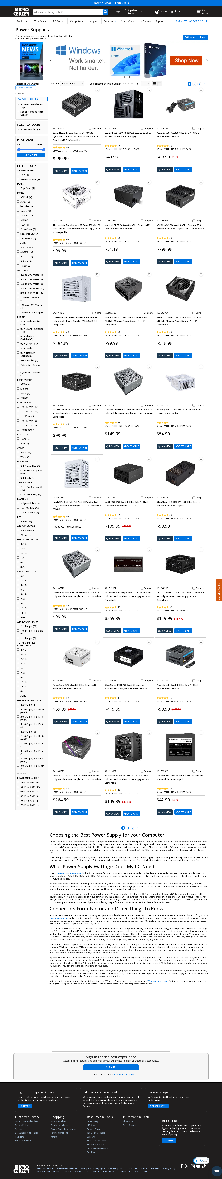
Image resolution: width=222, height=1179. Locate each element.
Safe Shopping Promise (26, 1132)
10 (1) (23, 682)
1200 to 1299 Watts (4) (31, 306)
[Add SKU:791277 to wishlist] (201, 367)
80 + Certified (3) (29, 343)
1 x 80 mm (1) (27, 430)
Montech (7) (27, 215)
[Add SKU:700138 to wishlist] (149, 642)
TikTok (203, 1166)
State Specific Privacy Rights (93, 1168)
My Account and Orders (26, 1121)
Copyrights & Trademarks (102, 1171)
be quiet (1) (26, 206)
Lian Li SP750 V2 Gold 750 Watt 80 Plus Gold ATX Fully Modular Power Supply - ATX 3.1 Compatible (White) (77, 505)
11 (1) (23, 612)
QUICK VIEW (60, 170)
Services (108, 21)
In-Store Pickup (58, 1121)
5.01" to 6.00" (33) (30, 787)
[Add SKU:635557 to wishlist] (201, 459)
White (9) (25, 457)
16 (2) (23, 608)
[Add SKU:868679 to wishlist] (97, 732)
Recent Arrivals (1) (30, 179)
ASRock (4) (26, 197)
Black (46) (25, 452)
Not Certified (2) (29, 360)
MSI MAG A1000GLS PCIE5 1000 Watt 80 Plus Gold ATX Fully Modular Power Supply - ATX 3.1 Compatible (180, 596)
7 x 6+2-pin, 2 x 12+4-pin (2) (32, 760)
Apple (93, 21)
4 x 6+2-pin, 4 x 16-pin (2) (32, 752)
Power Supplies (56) (30, 129)
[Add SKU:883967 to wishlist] (201, 274)
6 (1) (22, 562)
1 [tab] (124, 77)
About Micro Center (45, 1168)
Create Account (124, 1074)
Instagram (192, 1166)
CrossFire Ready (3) (30, 494)
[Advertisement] (81, 1012)
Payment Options (59, 1132)
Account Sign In (123, 1171)
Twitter (187, 1166)
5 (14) (23, 594)
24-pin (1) (25, 535)
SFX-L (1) (25, 393)
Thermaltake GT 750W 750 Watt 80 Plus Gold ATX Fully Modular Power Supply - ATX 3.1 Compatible (126, 321)
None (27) (25, 438)
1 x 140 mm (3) (28, 420)
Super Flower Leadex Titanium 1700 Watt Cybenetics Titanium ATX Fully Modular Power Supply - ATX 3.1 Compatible (75, 136)
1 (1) (22, 557)
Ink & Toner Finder (96, 1132)
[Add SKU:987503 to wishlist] (149, 367)
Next (207, 60)
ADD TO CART (79, 170)
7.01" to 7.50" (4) (29, 800)
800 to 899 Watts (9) (31, 293)
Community (92, 1121)
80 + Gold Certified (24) (30, 323)
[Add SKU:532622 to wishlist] (201, 732)
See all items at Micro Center (32, 113)
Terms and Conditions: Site (48, 1171)
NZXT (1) (25, 224)
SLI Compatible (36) (30, 466)
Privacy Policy (169, 1168)
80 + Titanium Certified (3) (27, 354)
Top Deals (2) (27, 188)
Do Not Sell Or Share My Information (144, 1168)
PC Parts (58, 21)
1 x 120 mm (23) (29, 407)
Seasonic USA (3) (29, 233)
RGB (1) (24, 443)
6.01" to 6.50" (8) (29, 791)
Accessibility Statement (67, 1168)
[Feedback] (219, 589)
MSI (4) (24, 220)
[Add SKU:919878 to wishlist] (97, 274)
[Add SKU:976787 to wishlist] (97, 90)
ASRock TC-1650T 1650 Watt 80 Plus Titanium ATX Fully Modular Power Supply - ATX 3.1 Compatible (179, 321)
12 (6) (23, 580)
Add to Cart (79, 538)
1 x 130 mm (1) (28, 425)
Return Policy (21, 1125)
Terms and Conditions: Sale (76, 1171)
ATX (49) (25, 384)
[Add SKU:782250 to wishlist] (149, 459)
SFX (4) (24, 388)
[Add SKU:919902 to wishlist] (149, 732)
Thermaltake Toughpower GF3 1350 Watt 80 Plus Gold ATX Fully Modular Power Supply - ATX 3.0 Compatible (129, 596)
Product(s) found (195, 37)
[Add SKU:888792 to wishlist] (97, 182)
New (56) (25, 174)
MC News (145, 21)
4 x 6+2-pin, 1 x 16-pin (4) (32, 725)
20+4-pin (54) (27, 530)
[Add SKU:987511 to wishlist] (97, 550)
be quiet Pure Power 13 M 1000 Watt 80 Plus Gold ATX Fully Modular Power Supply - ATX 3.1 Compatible (127, 779)
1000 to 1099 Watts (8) (31, 299)
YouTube (198, 1166)
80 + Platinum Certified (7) (27, 338)
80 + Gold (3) (27, 348)
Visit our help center (158, 981)
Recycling (19, 1136)
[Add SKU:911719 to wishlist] (97, 459)
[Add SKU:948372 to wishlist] (97, 367)
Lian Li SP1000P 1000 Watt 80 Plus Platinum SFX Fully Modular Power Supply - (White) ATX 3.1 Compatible (75, 321)
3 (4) (22, 548)
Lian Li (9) (25, 211)
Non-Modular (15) (29, 508)
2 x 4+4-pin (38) (28, 626)
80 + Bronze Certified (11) (31, 330)
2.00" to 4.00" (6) (29, 782)
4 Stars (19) (26, 256)
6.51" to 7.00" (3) (29, 796)
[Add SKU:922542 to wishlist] (149, 90)
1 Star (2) (25, 265)
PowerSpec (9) (28, 229)
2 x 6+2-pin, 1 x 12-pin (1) (32, 767)
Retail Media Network (97, 1148)
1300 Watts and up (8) (32, 312)
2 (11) (23, 553)
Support (160, 21)
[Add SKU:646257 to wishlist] (97, 642)
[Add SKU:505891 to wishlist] (149, 550)
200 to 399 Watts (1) (31, 274)
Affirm (54, 1136)
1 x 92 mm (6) (27, 416)
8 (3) (22, 567)
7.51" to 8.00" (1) (29, 805)
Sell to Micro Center (96, 1140)
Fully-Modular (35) (30, 503)
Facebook (181, 1166)
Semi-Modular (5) (29, 512)
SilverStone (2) (28, 238)
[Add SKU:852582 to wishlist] (149, 274)
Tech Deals (122, 3)
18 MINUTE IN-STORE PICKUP (191, 21)
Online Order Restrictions (63, 1129)
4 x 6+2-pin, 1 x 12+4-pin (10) (32, 711)
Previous (51, 60)
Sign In (111, 1067)
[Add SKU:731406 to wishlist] (201, 642)
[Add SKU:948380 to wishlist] (201, 550)
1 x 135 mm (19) (29, 411)
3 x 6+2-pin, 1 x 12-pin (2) (32, 745)
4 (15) (23, 544)
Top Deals (40, 21)
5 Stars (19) (26, 251)
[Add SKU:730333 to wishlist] (201, 90)
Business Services (96, 1144)
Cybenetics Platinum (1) (31, 374)
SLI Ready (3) (27, 478)
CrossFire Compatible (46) (31, 472)
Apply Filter (31, 155)
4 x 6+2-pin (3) (28, 731)
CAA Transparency (116, 1168)
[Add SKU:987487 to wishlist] (149, 182)
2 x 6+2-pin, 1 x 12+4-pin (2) (32, 738)
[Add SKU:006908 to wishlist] (201, 182)
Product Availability (60, 1125)
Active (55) (26, 521)
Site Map (91, 1152)
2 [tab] (130, 77)
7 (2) (22, 598)
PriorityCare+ (128, 21)
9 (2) (22, 603)
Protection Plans (23, 1140)
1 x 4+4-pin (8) (28, 638)
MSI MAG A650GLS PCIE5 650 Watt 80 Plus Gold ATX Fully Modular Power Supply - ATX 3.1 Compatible (75, 413)
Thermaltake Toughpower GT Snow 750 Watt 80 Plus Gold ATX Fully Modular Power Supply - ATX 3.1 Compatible (76, 229)
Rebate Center (94, 1129)
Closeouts (128, 1121)
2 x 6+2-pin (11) (28, 704)
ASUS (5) (25, 201)
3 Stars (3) (26, 261)
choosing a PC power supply (70, 873)
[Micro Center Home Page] (21, 10)
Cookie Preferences (142, 1171)
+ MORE (21, 243)
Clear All (19, 93)
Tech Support (130, 1125)
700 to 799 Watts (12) (32, 288)
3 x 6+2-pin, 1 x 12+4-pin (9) (32, 718)
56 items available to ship (31, 106)
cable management (59, 918)
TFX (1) (24, 398)
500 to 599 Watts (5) (31, 279)
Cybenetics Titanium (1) (31, 366)
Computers (76, 21)
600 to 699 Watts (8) (31, 283)
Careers (91, 1136)
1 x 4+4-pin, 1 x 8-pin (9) (31, 632)
